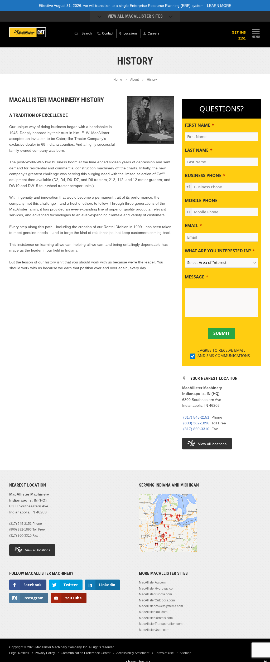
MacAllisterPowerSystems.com (161, 606)
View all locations (212, 444)
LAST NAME (197, 150)
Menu (256, 36)
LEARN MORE (219, 5)
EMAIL (191, 225)
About (134, 79)
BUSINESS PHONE (203, 175)
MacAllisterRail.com (153, 612)
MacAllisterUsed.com (154, 630)
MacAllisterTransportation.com (160, 624)
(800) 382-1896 (196, 423)
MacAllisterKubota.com (155, 594)
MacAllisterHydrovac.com (157, 588)
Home (117, 79)
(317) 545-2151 (239, 35)
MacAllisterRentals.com (156, 618)
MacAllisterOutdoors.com (157, 600)
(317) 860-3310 (196, 429)
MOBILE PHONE (201, 200)
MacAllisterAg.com (152, 582)
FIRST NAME (197, 125)
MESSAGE (194, 277)
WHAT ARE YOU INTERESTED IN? (218, 251)
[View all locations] (168, 555)
